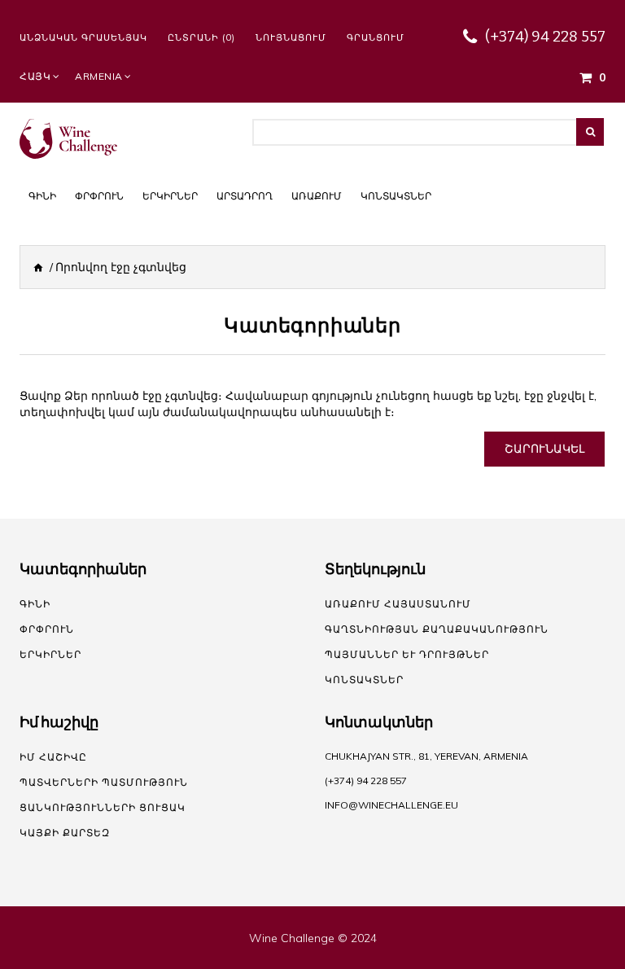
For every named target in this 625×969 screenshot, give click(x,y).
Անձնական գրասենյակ (83, 37)
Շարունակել (544, 448)
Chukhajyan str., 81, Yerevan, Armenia (426, 756)
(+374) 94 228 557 (545, 36)
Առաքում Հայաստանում (398, 604)
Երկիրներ (50, 654)
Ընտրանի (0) (201, 37)
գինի (35, 604)
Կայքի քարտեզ (65, 832)
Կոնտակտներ (364, 679)
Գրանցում (375, 37)
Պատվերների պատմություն (104, 782)
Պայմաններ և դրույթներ (407, 654)
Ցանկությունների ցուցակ (103, 807)
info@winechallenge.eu (391, 805)
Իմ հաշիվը (53, 757)
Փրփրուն (47, 629)
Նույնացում (291, 37)
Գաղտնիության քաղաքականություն (437, 629)
